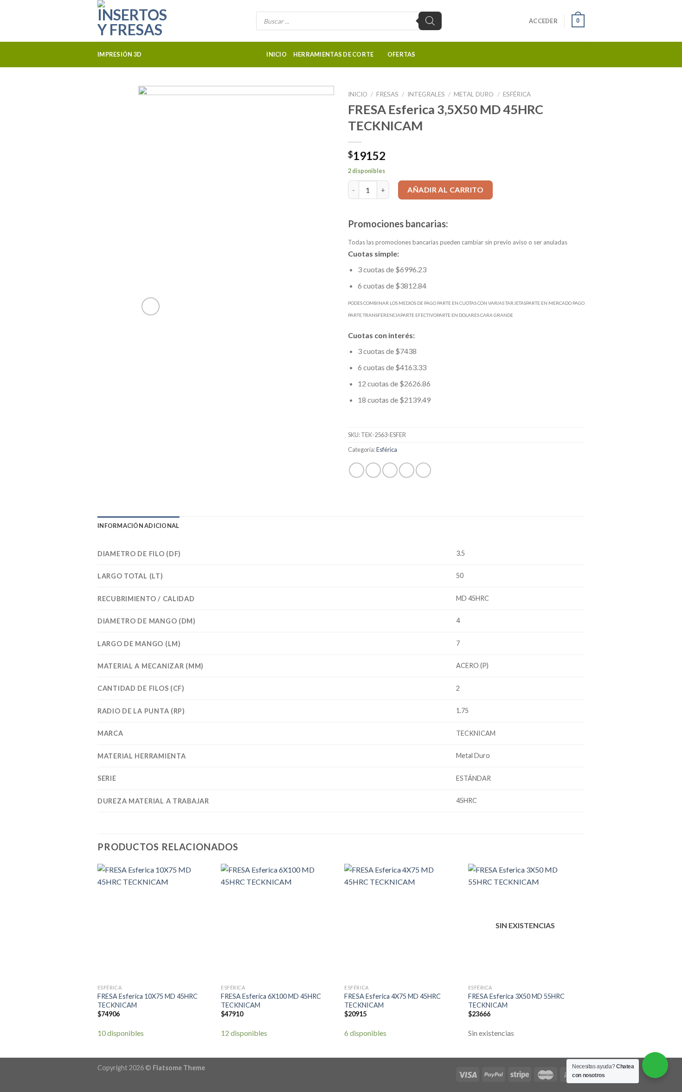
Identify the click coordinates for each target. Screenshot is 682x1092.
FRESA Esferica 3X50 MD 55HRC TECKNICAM (516, 1000)
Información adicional (138, 525)
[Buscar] (430, 21)
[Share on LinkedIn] (423, 470)
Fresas (387, 94)
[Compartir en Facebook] (356, 470)
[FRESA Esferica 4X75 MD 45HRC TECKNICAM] (401, 922)
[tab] (138, 525)
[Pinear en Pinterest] (406, 470)
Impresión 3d (119, 54)
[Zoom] (151, 306)
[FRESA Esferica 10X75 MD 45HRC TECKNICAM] (154, 922)
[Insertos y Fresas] (143, 21)
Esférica (517, 94)
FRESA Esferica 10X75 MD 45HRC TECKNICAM (147, 1000)
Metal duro (474, 94)
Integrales (426, 94)
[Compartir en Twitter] (373, 470)
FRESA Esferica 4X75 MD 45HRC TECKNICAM (392, 1000)
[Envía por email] (390, 470)
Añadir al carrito (445, 189)
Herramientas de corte (333, 54)
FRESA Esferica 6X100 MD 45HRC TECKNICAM (271, 1000)
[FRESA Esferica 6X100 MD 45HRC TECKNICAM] (278, 922)
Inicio (276, 54)
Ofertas (401, 54)
